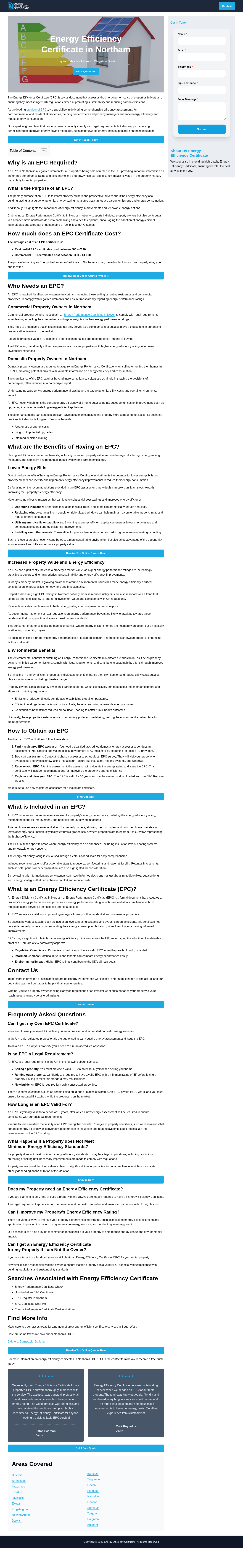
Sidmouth (93, 1507)
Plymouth (93, 1490)
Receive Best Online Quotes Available (86, 275)
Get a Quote (83, 71)
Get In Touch (86, 1004)
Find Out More (86, 796)
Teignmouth (94, 1479)
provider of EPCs (37, 109)
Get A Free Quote (86, 1448)
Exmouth (93, 1473)
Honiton (92, 1502)
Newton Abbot (21, 1514)
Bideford (13, 1341)
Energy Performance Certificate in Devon (89, 314)
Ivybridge (93, 1496)
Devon (91, 1485)
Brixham (92, 1524)
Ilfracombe (18, 1486)
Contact (227, 6)
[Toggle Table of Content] (42, 151)
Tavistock (18, 1497)
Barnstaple (26, 1341)
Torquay (92, 1513)
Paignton (93, 1519)
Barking (40, 1341)
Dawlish (17, 1520)
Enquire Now (86, 1179)
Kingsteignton (20, 1509)
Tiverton (17, 1492)
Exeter (16, 1503)
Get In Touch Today (86, 139)
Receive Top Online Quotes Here (86, 553)
